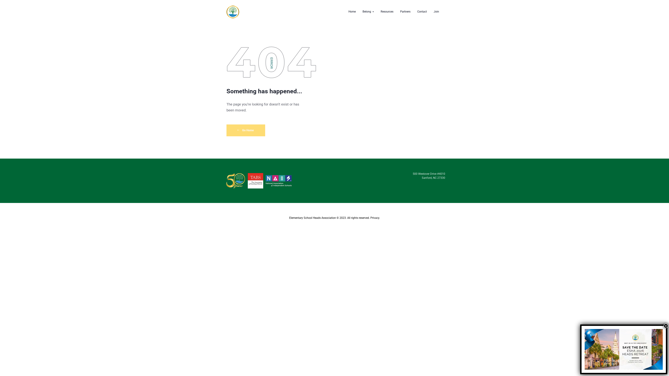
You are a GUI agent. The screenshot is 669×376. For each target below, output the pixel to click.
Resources (387, 11)
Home (352, 11)
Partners (405, 11)
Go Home (247, 130)
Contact (422, 11)
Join (436, 11)
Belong (367, 11)
